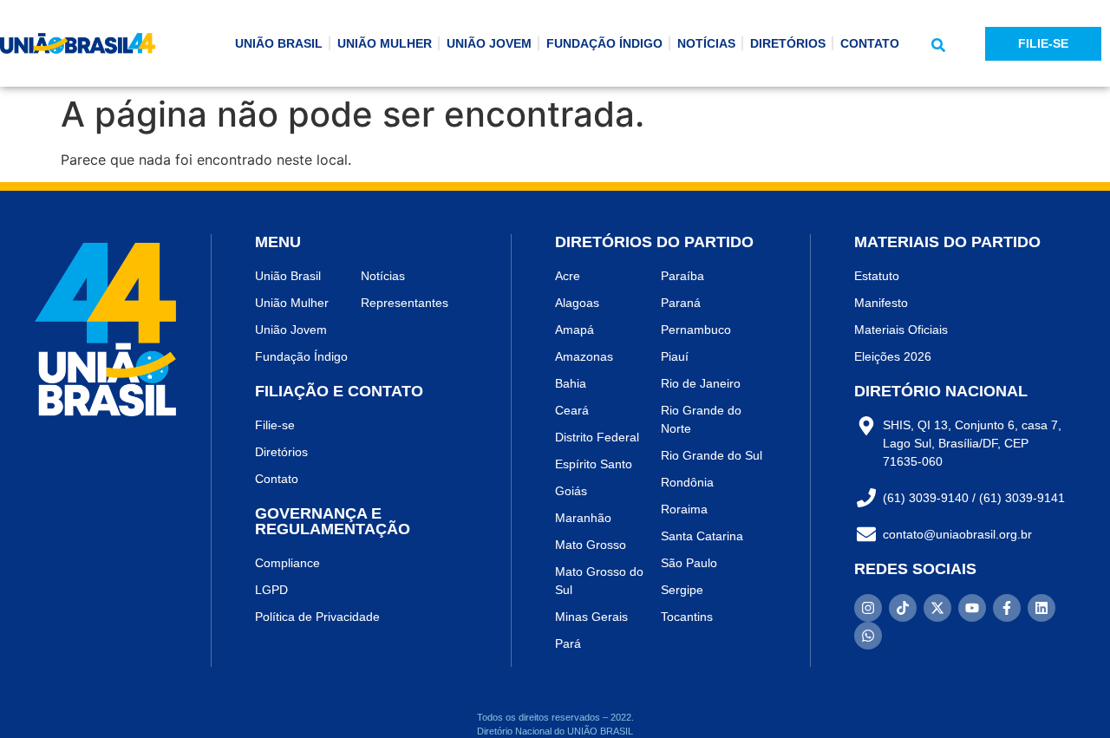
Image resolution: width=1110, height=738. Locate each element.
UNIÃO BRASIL (279, 43)
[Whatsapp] (868, 636)
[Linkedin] (1041, 608)
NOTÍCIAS (706, 43)
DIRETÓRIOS (788, 43)
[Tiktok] (903, 608)
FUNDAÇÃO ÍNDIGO (604, 43)
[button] (938, 45)
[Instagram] (868, 608)
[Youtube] (972, 608)
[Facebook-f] (1007, 608)
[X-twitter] (937, 608)
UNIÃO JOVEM (489, 43)
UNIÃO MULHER (384, 43)
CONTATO (869, 43)
